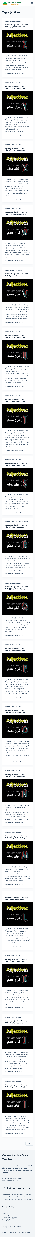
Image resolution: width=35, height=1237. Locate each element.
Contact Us (5, 1215)
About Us (5, 1213)
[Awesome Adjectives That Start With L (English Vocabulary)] (17, 914)
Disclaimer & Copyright (9, 1218)
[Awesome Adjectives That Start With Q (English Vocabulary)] (17, 603)
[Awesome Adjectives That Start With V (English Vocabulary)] (17, 290)
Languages (17, 21)
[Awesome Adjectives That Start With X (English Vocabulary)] (17, 164)
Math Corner (18, 270)
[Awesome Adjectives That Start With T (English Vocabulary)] (17, 416)
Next (28, 1143)
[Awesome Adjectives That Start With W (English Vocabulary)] (17, 228)
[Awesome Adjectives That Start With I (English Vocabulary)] (17, 1101)
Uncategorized (25, 521)
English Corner (9, 21)
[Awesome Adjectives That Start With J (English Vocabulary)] (17, 1037)
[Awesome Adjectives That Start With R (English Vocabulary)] (17, 541)
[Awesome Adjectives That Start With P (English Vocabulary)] (17, 665)
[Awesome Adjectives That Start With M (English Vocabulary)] (17, 852)
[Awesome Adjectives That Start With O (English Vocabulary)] (17, 726)
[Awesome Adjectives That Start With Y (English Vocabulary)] (17, 103)
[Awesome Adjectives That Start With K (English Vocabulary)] (17, 975)
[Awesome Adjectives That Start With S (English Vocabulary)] (17, 480)
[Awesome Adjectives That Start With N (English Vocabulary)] (17, 790)
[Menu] (32, 3)
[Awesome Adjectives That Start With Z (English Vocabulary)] (17, 41)
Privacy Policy (6, 1220)
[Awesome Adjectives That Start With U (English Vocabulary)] (17, 352)
